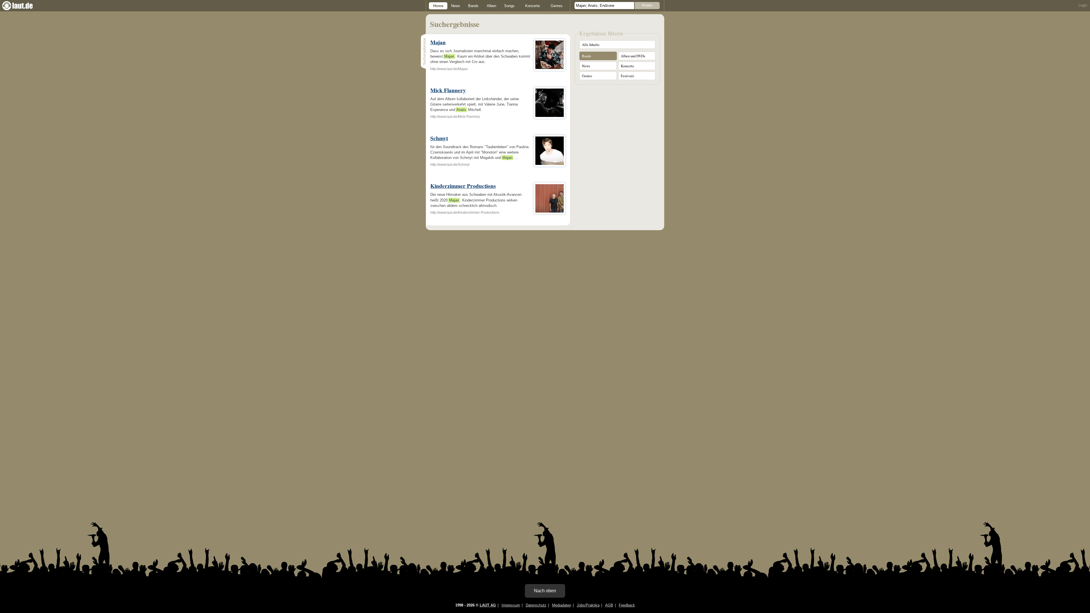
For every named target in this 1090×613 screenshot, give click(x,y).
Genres (557, 6)
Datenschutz (536, 605)
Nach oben (545, 590)
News (455, 6)
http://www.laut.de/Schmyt (449, 164)
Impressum (511, 605)
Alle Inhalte (591, 44)
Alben (491, 6)
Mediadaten (561, 605)
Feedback (627, 605)
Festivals (627, 75)
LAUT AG (488, 605)
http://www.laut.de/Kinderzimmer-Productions (464, 212)
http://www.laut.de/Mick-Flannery (455, 116)
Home (438, 6)
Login (1082, 5)
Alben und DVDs (633, 55)
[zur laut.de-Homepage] (22, 5)
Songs (509, 6)
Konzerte (532, 6)
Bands (473, 6)
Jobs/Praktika (588, 605)
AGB (609, 605)
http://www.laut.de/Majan (449, 69)
